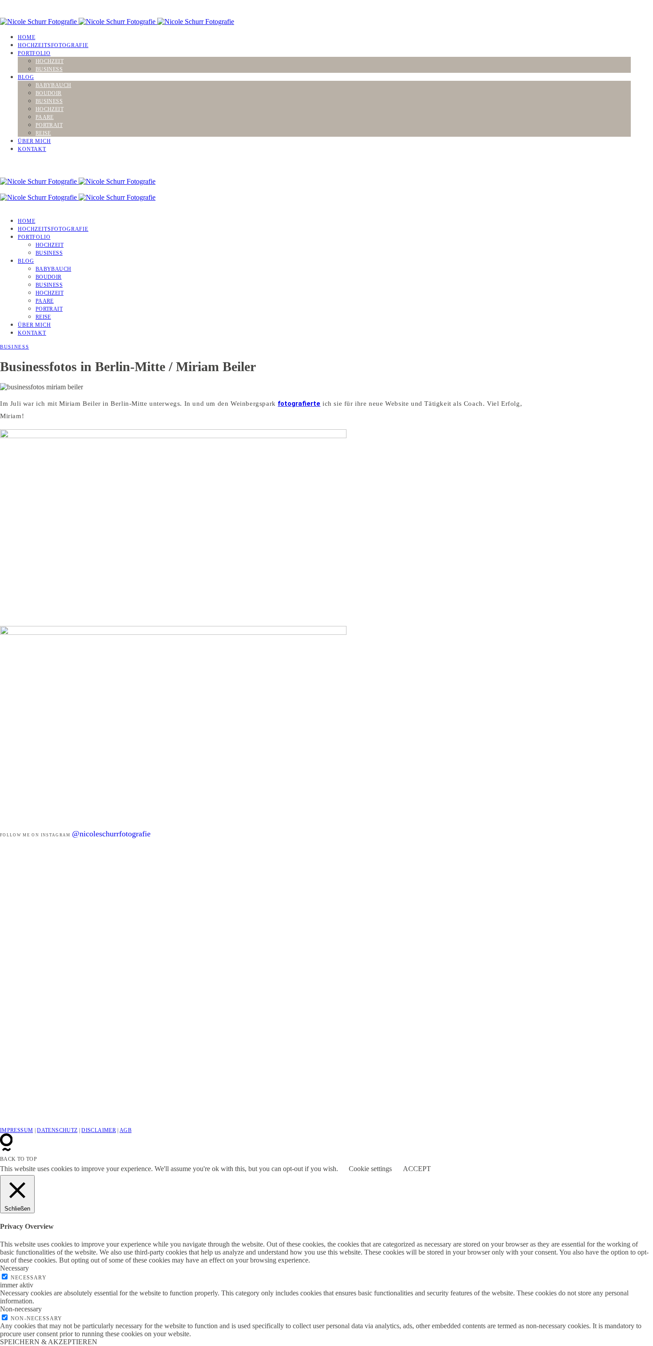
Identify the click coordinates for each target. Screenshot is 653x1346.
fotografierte (299, 404)
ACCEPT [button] (417, 1168)
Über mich (34, 141)
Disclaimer (98, 1130)
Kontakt (32, 149)
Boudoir (49, 93)
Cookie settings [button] (370, 1168)
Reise (43, 133)
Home (26, 37)
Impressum (16, 1130)
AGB (125, 1130)
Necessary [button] (14, 1268)
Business (49, 69)
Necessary (29, 1278)
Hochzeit (50, 61)
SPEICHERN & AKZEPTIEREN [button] (48, 1342)
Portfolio (34, 53)
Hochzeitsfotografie (53, 45)
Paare (45, 117)
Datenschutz (57, 1130)
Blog (26, 77)
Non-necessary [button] (21, 1309)
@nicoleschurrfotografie (111, 833)
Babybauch (53, 85)
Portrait (49, 125)
